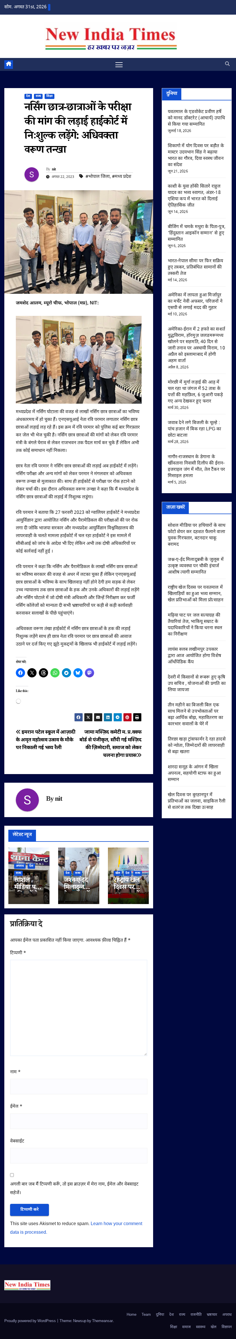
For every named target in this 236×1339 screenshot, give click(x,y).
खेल (117, 873)
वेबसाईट (17, 1141)
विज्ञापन (227, 1327)
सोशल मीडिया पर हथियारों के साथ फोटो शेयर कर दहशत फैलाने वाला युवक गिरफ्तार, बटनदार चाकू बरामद (197, 535)
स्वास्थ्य (200, 1327)
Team (146, 1314)
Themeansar (102, 1321)
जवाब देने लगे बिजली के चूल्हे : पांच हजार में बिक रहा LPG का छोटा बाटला (194, 429)
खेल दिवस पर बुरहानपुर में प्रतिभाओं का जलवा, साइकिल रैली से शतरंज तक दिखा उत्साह (197, 801)
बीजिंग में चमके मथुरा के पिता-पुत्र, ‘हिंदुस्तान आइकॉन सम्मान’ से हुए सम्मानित (196, 233)
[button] (227, 64)
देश (28, 96)
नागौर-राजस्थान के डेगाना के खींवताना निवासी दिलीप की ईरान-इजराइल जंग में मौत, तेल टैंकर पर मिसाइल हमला (196, 466)
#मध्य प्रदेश (121, 177)
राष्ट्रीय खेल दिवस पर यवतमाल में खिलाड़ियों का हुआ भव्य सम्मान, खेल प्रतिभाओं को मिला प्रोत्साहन (196, 594)
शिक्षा (49, 96)
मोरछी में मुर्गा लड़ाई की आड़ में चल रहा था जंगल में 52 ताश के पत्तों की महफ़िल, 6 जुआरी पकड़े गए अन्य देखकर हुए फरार (195, 392)
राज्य (38, 96)
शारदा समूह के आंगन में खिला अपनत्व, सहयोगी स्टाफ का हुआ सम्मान (194, 773)
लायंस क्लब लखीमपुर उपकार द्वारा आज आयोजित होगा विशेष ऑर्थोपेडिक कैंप (194, 656)
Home (131, 1314)
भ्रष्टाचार (212, 1314)
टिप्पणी (18, 953)
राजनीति (196, 1314)
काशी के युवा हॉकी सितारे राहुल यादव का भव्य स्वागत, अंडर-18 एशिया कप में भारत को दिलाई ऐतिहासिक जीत (194, 196)
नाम (15, 1072)
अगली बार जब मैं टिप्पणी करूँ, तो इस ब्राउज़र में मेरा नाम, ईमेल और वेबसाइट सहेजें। (74, 1188)
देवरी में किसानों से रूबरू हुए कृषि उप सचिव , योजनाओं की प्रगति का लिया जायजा (197, 684)
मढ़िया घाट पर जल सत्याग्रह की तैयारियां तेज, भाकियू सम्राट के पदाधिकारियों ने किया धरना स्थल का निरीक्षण (195, 625)
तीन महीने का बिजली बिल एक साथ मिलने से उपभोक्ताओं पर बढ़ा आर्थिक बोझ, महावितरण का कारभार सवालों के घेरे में (195, 714)
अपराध (20, 866)
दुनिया (160, 1314)
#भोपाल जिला (97, 177)
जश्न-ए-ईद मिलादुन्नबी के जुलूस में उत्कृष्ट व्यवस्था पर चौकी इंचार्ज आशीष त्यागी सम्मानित (196, 566)
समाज (186, 1327)
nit (54, 169)
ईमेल (16, 1107)
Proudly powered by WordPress (30, 1321)
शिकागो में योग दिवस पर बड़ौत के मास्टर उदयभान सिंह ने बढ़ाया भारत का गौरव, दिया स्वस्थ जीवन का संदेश (196, 155)
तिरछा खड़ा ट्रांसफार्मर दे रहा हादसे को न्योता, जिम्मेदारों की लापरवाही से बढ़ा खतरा (197, 745)
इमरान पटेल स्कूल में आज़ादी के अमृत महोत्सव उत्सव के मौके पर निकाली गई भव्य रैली (45, 740)
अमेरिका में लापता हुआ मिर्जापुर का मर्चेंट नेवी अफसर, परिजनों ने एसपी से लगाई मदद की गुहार (195, 301)
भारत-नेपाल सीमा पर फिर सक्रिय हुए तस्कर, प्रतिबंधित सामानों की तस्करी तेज (195, 267)
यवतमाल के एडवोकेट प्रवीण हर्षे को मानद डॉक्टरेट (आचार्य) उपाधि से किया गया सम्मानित (196, 118)
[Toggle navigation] (119, 64)
